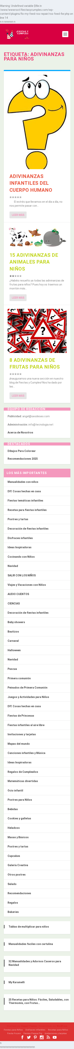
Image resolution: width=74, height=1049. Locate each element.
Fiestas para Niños (13, 1030)
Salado (12, 884)
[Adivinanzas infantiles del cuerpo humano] (37, 122)
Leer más (18, 214)
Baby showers (16, 622)
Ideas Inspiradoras (19, 547)
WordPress (62, 1026)
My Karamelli (17, 982)
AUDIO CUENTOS (18, 594)
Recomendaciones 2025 (23, 458)
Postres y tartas (18, 519)
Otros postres (17, 874)
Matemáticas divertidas (23, 781)
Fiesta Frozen (14, 1033)
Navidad (13, 565)
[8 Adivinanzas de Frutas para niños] (37, 331)
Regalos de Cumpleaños (23, 771)
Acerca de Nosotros (20, 432)
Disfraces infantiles (20, 538)
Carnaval (13, 640)
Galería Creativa (18, 865)
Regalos (13, 902)
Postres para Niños (20, 799)
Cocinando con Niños (21, 556)
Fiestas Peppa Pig (33, 1033)
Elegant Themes (29, 1026)
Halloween (14, 650)
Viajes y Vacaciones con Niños (27, 584)
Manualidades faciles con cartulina (31, 943)
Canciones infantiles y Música (26, 753)
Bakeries (13, 911)
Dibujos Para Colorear (22, 450)
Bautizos (13, 631)
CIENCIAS (14, 603)
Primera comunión (19, 678)
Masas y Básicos (18, 837)
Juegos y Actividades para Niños (28, 697)
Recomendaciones (19, 893)
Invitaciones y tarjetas (22, 734)
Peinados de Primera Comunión (27, 687)
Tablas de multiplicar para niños (29, 926)
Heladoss (14, 827)
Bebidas (13, 809)
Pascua (12, 668)
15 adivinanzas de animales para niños (33, 262)
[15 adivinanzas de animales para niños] (37, 237)
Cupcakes (14, 855)
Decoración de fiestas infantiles (28, 528)
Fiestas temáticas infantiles (25, 500)
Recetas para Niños (58, 1030)
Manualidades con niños (23, 481)
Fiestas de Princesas (21, 715)
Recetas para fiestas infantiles (27, 509)
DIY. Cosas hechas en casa (24, 491)
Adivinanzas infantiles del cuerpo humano (30, 183)
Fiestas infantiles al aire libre (26, 725)
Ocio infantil (15, 790)
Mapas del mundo (19, 743)
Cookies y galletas (19, 818)
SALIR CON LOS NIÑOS (22, 575)
